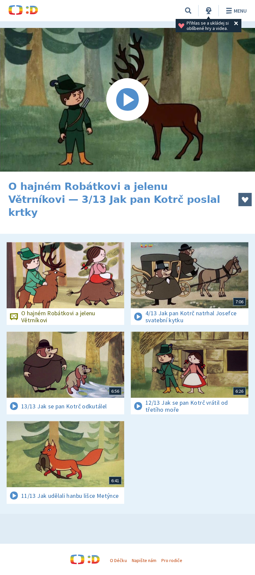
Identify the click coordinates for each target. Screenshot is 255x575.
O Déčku (118, 560)
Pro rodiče (171, 560)
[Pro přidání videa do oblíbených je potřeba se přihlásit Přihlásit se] (245, 199)
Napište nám (144, 560)
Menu (240, 10)
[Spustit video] (127, 100)
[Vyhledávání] (188, 10)
